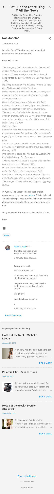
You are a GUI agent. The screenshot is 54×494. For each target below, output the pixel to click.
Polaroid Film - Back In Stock (19, 372)
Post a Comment (13, 315)
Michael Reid (20, 246)
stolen (32, 195)
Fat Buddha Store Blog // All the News (27, 8)
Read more (45, 363)
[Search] (50, 7)
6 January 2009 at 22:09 (25, 258)
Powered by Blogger (27, 476)
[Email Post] (4, 229)
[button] (50, 39)
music (6, 235)
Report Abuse (27, 487)
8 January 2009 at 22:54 (25, 308)
